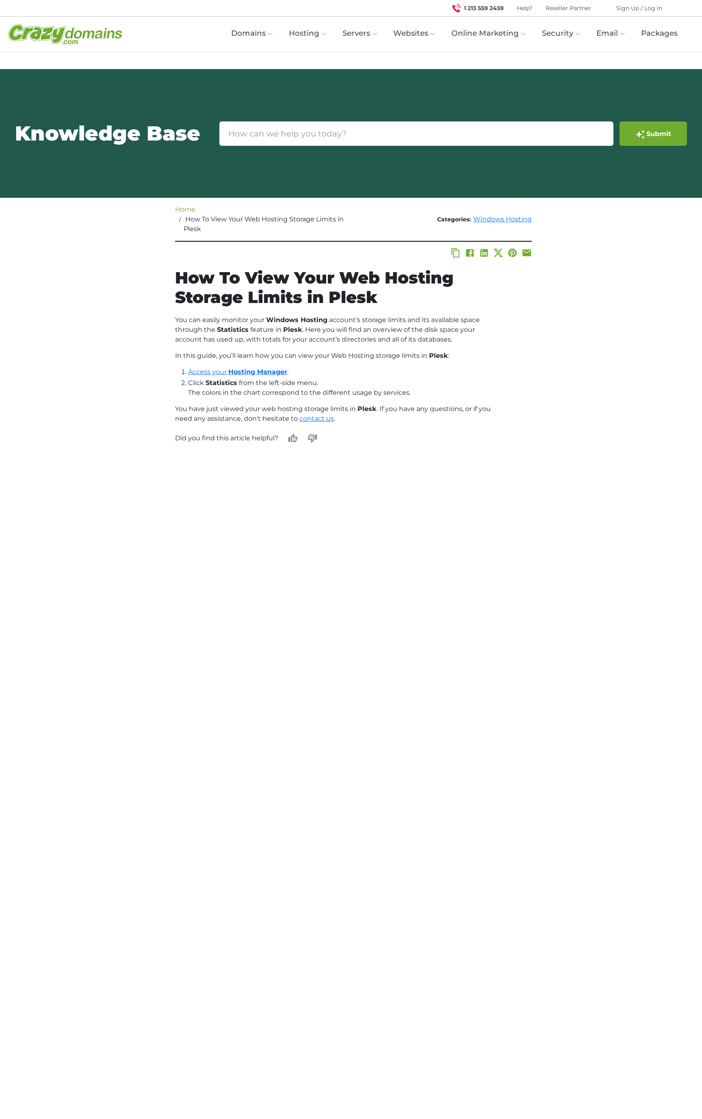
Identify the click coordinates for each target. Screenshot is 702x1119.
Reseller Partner (568, 8)
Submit (658, 134)
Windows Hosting (502, 219)
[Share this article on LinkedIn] (484, 253)
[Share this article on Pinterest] (512, 253)
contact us (316, 418)
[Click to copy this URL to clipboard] (456, 253)
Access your (237, 372)
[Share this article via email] (527, 253)
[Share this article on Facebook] (470, 253)
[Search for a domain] (680, 8)
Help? (525, 8)
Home (185, 209)
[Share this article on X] (498, 253)
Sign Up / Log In (639, 8)
